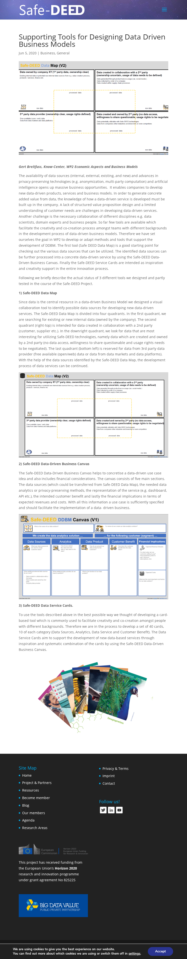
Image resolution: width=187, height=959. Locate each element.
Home (27, 775)
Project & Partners (37, 782)
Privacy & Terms (116, 768)
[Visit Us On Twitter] (103, 812)
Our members (33, 813)
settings (134, 953)
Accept (160, 951)
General (63, 53)
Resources (30, 790)
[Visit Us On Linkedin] (111, 812)
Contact (109, 783)
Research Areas (34, 827)
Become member (36, 797)
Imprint (109, 775)
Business (47, 53)
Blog (25, 805)
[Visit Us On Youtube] (119, 812)
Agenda (28, 820)
